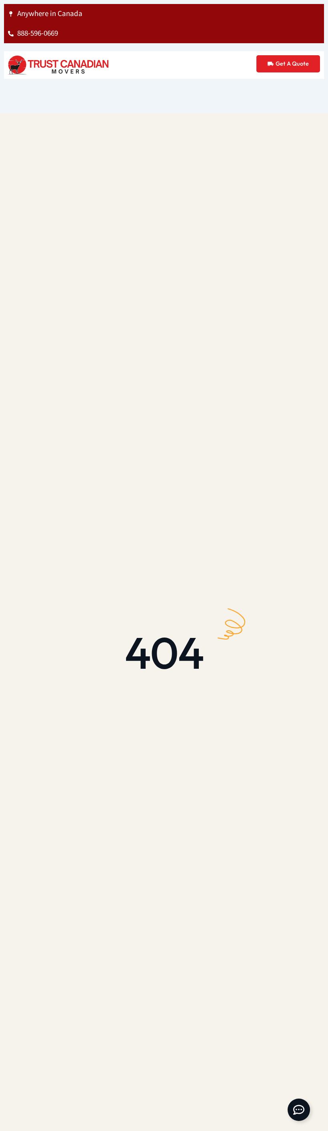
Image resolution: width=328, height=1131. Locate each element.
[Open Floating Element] (299, 1110)
